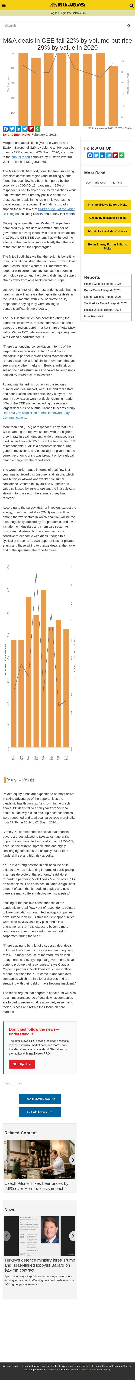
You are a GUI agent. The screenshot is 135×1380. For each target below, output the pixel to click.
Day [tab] (88, 182)
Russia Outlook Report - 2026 (102, 309)
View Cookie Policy (99, 1369)
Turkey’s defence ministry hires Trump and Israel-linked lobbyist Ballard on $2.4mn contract (39, 1265)
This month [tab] (116, 182)
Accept (84, 1369)
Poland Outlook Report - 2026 (102, 283)
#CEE (19, 1083)
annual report (20, 157)
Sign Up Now (22, 1064)
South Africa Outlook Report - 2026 (105, 303)
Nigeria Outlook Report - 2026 (102, 296)
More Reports (93, 316)
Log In (53, 13)
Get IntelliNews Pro (39, 1112)
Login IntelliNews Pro (72, 13)
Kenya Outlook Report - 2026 (102, 290)
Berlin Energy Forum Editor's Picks (107, 246)
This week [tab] (100, 182)
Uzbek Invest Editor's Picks (107, 217)
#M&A (7, 1083)
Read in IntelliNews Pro (39, 1099)
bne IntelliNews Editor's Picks (107, 204)
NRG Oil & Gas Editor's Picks (107, 231)
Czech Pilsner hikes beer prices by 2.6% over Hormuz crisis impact (36, 1186)
